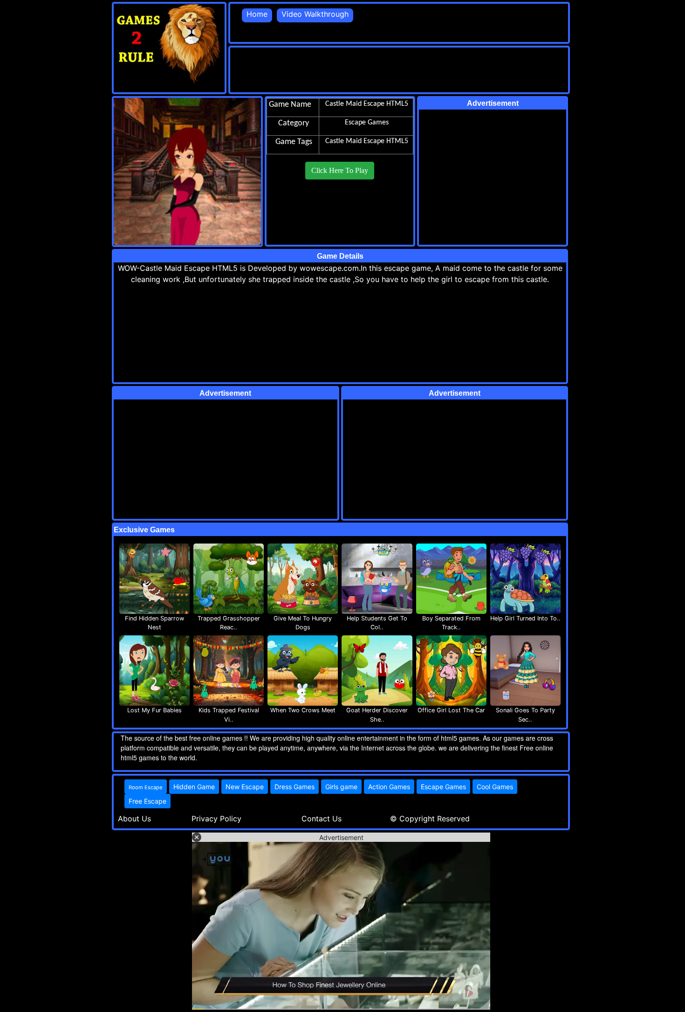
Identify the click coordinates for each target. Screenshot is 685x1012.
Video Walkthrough (315, 14)
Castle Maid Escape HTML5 (366, 141)
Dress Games (294, 787)
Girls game (341, 787)
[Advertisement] (399, 68)
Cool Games (495, 787)
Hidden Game (194, 787)
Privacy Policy (216, 818)
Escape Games (443, 787)
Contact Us (321, 818)
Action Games (389, 787)
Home (257, 14)
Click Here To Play (339, 170)
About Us (134, 818)
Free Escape (147, 801)
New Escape (245, 787)
